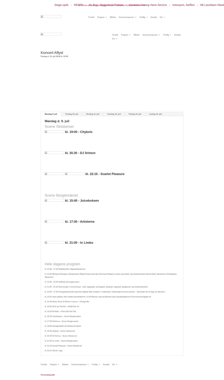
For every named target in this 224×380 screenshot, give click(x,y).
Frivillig (142, 17)
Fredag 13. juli (135, 114)
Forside (91, 17)
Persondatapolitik (48, 375)
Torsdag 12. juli (114, 114)
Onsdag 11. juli (92, 114)
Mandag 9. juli (51, 114)
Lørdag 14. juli (155, 114)
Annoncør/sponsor (126, 17)
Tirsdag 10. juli (71, 114)
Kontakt (154, 17)
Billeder (113, 17)
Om (161, 17)
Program (100, 17)
